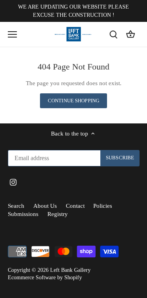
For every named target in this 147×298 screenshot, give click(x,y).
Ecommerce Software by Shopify (45, 277)
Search (16, 206)
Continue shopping (73, 100)
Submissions (23, 214)
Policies (102, 206)
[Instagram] (13, 182)
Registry (57, 214)
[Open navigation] (12, 34)
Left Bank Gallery (70, 270)
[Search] (113, 34)
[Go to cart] (130, 34)
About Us (45, 206)
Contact (75, 206)
